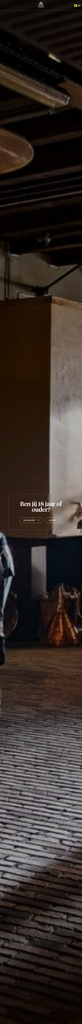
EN (79, 5)
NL (76, 5)
